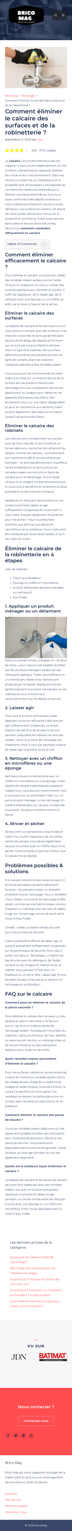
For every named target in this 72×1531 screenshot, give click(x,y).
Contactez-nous (16, 1512)
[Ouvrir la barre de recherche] (55, 15)
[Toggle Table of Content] (42, 244)
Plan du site (13, 1499)
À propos (11, 1493)
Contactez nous (36, 1421)
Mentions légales (16, 1506)
